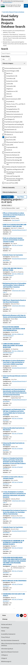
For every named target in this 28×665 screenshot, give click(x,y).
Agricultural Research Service (19, 230)
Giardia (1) (9, 150)
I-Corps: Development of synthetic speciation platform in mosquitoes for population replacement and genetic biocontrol (14, 494)
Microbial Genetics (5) (10, 129)
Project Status (5, 56)
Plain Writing (4, 627)
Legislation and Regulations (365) (15, 169)
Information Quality (6, 648)
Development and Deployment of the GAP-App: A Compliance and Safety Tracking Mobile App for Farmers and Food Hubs (14, 411)
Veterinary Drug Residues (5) (14, 117)
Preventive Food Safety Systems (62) (15, 163)
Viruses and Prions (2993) (11, 183)
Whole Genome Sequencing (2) (15, 132)
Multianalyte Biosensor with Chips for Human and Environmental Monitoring (14, 316)
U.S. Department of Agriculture (12, 6)
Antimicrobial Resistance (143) (13, 68)
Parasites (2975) (9, 145)
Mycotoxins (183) (11, 140)
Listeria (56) (10, 83)
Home (4, 615)
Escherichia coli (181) (12, 81)
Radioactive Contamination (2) (15, 114)
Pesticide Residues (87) (13, 112)
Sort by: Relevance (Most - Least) (10, 208)
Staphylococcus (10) (12, 91)
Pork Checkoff (15, 220)
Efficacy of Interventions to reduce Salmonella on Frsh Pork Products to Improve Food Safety (14, 214)
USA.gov (3, 658)
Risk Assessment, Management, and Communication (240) (15, 179)
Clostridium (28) (11, 78)
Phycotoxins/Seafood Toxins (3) (15, 142)
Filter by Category (8, 63)
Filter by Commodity (9, 187)
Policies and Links (6, 624)
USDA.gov (3, 655)
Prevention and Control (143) (12, 152)
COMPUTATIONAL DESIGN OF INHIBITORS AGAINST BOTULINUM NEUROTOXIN (13, 345)
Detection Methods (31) (13, 155)
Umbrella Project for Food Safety (13, 255)
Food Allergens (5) (10, 119)
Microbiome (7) (9, 134)
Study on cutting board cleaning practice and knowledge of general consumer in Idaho (13, 239)
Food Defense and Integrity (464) (13, 122)
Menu (26, 5)
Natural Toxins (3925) (10, 137)
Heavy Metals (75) (11, 106)
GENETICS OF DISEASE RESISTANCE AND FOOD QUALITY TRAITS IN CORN (14, 225)
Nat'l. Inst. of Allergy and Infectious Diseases (13, 274)
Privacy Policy (5, 637)
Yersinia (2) (9, 96)
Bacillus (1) (10, 73)
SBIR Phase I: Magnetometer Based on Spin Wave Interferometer (14, 301)
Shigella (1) (10, 89)
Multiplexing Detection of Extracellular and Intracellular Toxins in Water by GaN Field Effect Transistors (14, 285)
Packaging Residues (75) (13, 109)
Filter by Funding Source (10, 192)
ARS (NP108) (6, 260)
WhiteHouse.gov (5, 661)
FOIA (2, 631)
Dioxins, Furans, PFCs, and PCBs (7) (16, 104)
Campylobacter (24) (12, 76)
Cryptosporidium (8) (12, 147)
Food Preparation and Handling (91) (14, 124)
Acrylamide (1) (10, 101)
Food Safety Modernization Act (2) (14, 127)
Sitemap (4, 619)
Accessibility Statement (7, 634)
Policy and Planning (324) (13, 176)
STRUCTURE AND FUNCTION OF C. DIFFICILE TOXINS (13, 269)
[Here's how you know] (14, 2)
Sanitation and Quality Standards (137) (15, 167)
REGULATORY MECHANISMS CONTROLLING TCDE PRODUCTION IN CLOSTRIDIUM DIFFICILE (14, 328)
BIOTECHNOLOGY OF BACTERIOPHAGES (14, 580)
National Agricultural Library (13, 5)
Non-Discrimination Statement (9, 640)
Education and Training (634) (14, 157)
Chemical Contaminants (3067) (13, 99)
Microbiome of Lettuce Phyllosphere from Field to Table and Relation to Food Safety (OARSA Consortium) (14, 362)
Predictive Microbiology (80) (14, 160)
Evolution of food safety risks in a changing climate (13, 477)
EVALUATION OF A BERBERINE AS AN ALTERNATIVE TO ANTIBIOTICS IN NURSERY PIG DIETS (13, 542)
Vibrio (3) (9, 94)
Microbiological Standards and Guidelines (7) (15, 172)
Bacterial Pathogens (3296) (12, 71)
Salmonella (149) (11, 86)
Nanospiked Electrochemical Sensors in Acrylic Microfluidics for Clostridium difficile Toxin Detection (15, 512)
